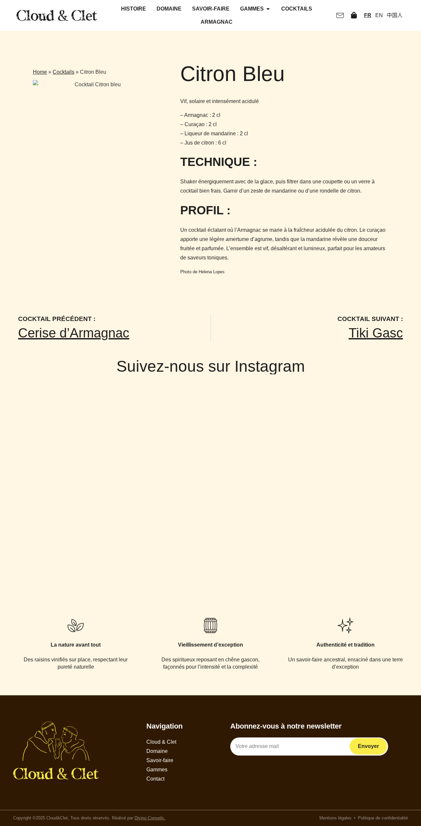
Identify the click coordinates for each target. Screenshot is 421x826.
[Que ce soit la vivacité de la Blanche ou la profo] (127, 447)
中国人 (395, 15)
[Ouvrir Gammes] (268, 9)
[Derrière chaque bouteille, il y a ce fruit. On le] (377, 433)
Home (40, 72)
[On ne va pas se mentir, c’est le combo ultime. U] (210, 456)
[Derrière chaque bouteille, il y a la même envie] (43, 447)
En (379, 15)
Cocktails (63, 72)
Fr (367, 15)
